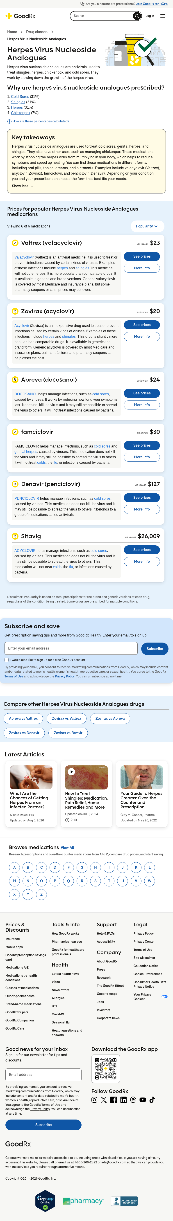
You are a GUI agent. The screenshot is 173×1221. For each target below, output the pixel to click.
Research (104, 978)
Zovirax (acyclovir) (47, 311)
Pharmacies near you (67, 942)
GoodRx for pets (16, 1012)
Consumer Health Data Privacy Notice (150, 984)
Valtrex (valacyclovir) (51, 242)
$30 (155, 431)
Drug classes (37, 31)
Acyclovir (21, 326)
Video (56, 982)
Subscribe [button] (155, 648)
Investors (103, 1010)
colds (41, 462)
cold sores (100, 394)
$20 (155, 311)
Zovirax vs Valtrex (66, 718)
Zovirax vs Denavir (24, 733)
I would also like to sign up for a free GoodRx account (47, 660)
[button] (106, 16)
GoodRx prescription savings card (26, 957)
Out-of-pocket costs (19, 996)
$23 (155, 242)
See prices (142, 256)
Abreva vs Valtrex (23, 718)
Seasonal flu (61, 1022)
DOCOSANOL (25, 394)
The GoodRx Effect (110, 986)
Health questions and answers (67, 1032)
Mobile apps (14, 947)
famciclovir (53, 173)
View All (67, 847)
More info (142, 268)
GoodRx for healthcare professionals (68, 952)
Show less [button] (20, 186)
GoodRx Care (14, 1028)
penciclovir (80, 173)
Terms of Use (14, 676)
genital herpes (25, 452)
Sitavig (31, 536)
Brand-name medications (23, 1004)
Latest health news (65, 974)
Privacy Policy (65, 676)
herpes (62, 268)
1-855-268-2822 (86, 1162)
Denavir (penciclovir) (50, 484)
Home (12, 31)
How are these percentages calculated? (41, 121)
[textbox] (71, 648)
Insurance (12, 939)
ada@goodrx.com (113, 1162)
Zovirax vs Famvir (68, 733)
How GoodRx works (65, 933)
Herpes (17, 107)
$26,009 (149, 536)
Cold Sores (20, 97)
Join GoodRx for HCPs (152, 4)
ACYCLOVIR (25, 551)
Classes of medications (22, 988)
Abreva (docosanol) (49, 379)
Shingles (18, 102)
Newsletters (60, 990)
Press (101, 969)
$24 (155, 379)
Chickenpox (20, 113)
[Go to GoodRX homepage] (20, 16)
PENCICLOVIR (26, 498)
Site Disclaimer (144, 958)
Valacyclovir (24, 257)
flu (55, 462)
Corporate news (108, 1018)
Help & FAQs (106, 933)
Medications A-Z (17, 967)
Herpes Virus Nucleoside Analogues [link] (36, 39)
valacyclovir (134, 168)
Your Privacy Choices (143, 996)
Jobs (100, 1002)
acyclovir (19, 173)
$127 (154, 484)
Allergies (58, 998)
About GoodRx (107, 961)
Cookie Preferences (148, 974)
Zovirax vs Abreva (110, 718)
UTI (54, 1006)
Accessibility (106, 942)
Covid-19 (58, 1014)
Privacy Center (144, 942)
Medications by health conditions (21, 978)
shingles (82, 268)
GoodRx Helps (107, 994)
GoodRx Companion (19, 1020)
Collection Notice (146, 966)
